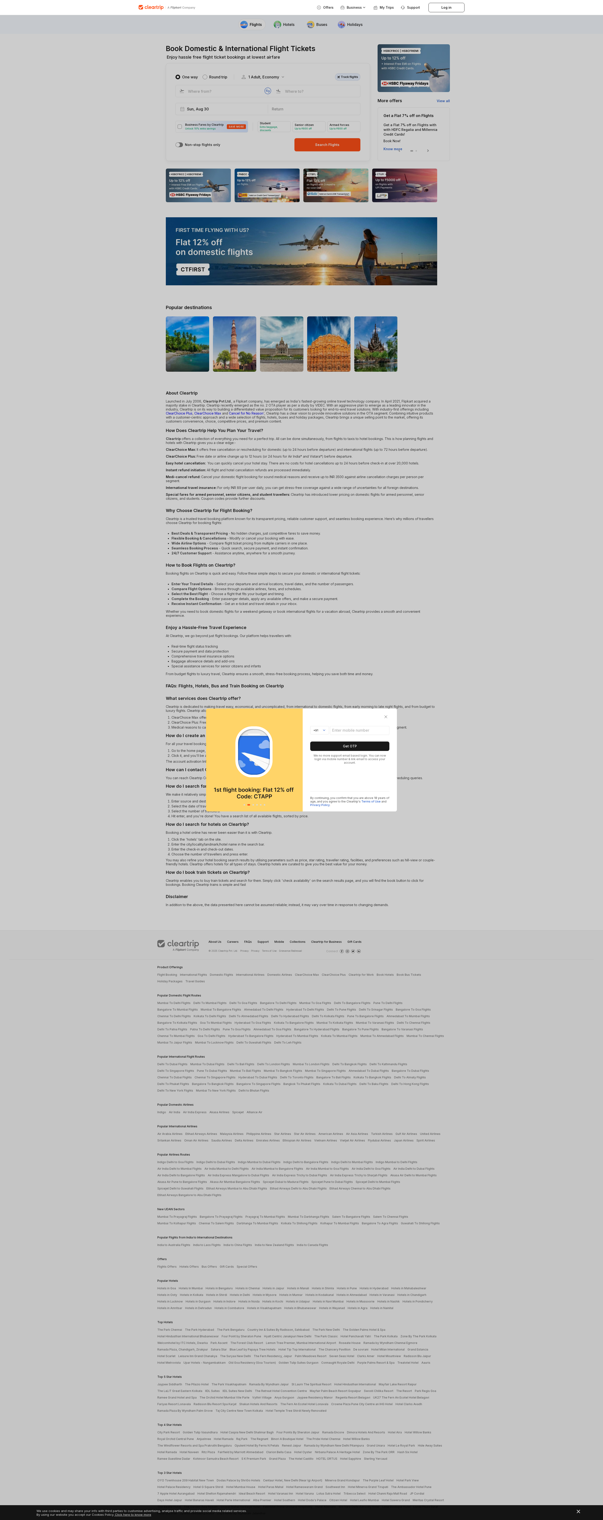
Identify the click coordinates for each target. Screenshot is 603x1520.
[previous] (211, 760)
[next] (298, 760)
